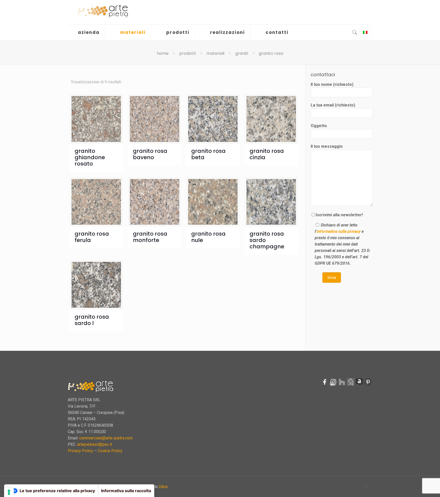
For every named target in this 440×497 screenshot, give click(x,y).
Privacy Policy (80, 450)
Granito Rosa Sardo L (92, 320)
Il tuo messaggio (327, 146)
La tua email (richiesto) (333, 105)
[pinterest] (368, 384)
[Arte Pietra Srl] (102, 11)
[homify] (350, 384)
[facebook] (324, 384)
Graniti (241, 53)
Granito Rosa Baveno (150, 154)
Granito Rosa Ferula (92, 237)
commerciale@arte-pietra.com (106, 438)
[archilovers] (359, 384)
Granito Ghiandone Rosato (90, 157)
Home (163, 53)
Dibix (163, 486)
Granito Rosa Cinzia (267, 154)
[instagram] (333, 384)
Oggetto (319, 125)
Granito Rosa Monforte (150, 237)
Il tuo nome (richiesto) (332, 84)
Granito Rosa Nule (208, 237)
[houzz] (342, 384)
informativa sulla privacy (339, 231)
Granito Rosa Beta (208, 154)
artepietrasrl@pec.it (94, 444)
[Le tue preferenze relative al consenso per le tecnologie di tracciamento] (9, 492)
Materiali (215, 53)
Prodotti (187, 53)
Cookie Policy (110, 450)
